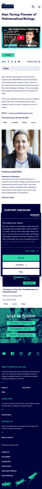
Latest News (26, 387)
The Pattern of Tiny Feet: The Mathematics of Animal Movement (20, 290)
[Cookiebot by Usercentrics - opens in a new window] (30, 215)
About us (5, 387)
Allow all (21, 258)
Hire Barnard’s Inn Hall (21, 329)
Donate (8, 55)
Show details (30, 251)
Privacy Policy (6, 466)
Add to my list (32, 61)
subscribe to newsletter (21, 323)
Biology (24, 122)
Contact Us (5, 452)
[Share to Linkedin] (15, 61)
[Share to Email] (19, 61)
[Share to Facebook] (8, 61)
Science (33, 122)
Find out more (8, 197)
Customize (20, 265)
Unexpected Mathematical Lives (20, 113)
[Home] (8, 7)
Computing (14, 122)
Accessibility (6, 457)
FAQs (3, 392)
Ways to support (7, 437)
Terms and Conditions (9, 471)
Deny (21, 272)
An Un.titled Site (7, 475)
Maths (5, 122)
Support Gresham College (21, 335)
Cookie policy (6, 461)
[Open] (4, 353)
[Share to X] (12, 61)
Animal (23, 304)
